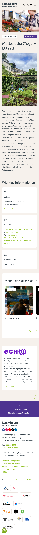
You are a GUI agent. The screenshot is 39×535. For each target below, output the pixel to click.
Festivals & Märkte (20, 409)
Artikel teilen (31, 37)
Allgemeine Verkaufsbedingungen (15, 466)
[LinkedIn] (15, 429)
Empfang (19, 405)
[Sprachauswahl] (31, 5)
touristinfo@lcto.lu (11, 448)
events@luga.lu (12, 232)
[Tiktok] (12, 429)
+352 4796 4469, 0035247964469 (19, 229)
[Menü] (35, 4)
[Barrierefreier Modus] (28, 5)
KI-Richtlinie (6, 472)
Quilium (30, 480)
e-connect (13, 480)
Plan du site (6, 475)
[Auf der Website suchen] (24, 5)
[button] (30, 331)
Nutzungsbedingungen (11, 460)
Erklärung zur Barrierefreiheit (13, 469)
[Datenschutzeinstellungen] (4, 530)
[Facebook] (3, 429)
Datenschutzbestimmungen (12, 463)
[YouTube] (9, 429)
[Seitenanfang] (35, 397)
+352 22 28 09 (10, 445)
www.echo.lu (9, 386)
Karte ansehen (9, 208)
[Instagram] (6, 429)
